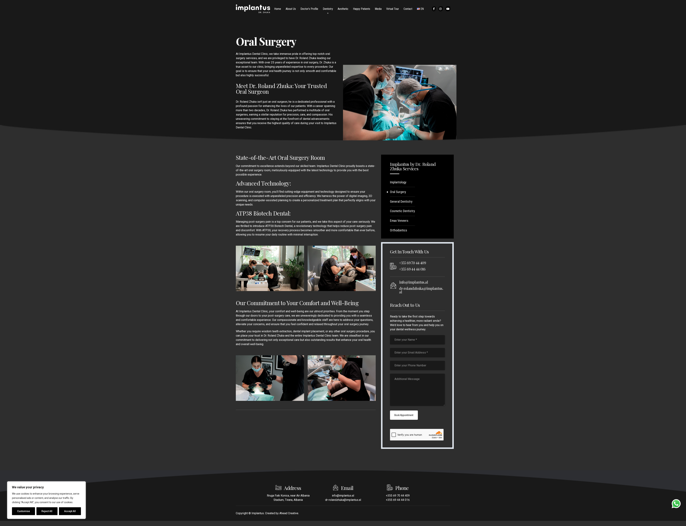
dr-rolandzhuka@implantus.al (421, 290)
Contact (408, 9)
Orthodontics (398, 230)
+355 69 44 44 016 (412, 269)
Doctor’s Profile (309, 9)
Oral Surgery (398, 192)
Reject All (46, 511)
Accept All (70, 511)
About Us (291, 9)
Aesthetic (343, 9)
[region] (46, 500)
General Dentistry (401, 201)
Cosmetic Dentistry (402, 211)
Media (378, 9)
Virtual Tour (392, 9)
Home (277, 9)
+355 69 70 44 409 (412, 262)
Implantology (398, 182)
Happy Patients (361, 9)
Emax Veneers (399, 220)
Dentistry (328, 9)
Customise (23, 511)
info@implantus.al (413, 282)
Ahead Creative (288, 513)
